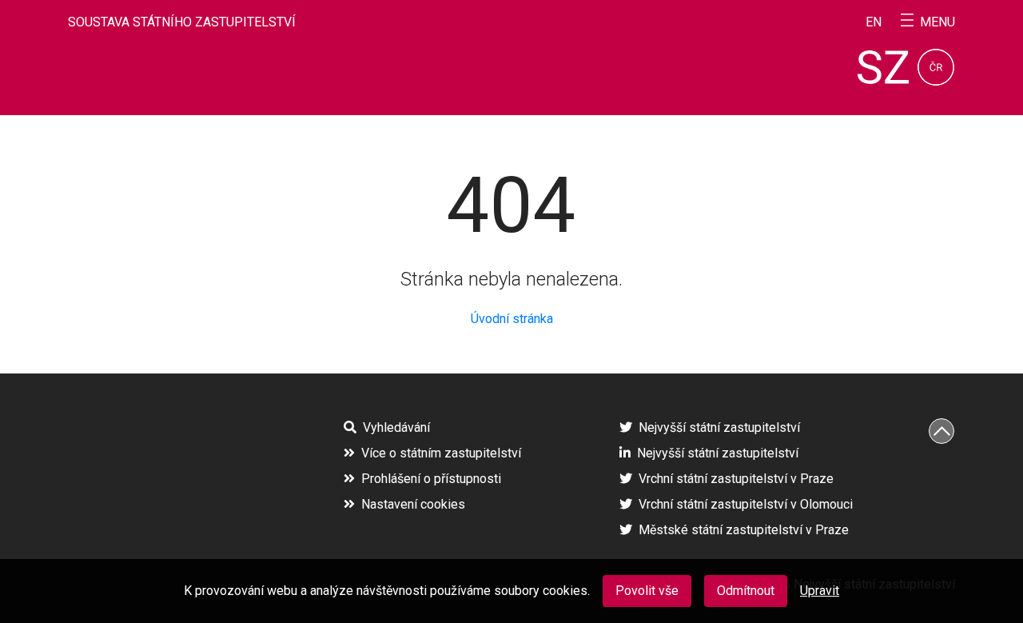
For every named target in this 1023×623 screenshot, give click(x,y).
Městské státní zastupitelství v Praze (744, 529)
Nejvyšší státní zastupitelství (719, 427)
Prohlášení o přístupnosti (431, 478)
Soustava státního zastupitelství (182, 22)
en (874, 22)
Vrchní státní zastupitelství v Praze (736, 478)
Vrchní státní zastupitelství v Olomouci (746, 504)
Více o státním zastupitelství (441, 453)
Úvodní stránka (512, 318)
